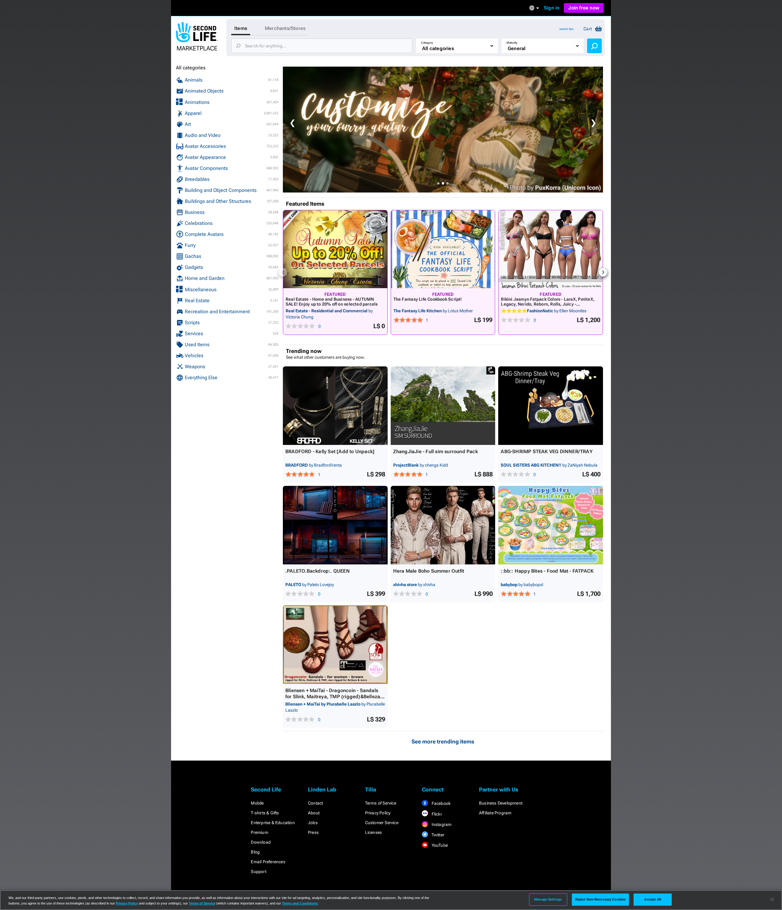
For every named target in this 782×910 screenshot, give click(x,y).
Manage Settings (548, 899)
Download (261, 842)
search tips (566, 29)
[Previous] (283, 272)
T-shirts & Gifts (265, 812)
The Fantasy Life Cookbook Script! (427, 299)
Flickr (436, 814)
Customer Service (381, 822)
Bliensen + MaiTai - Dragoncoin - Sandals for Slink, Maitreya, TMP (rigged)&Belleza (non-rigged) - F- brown (332, 697)
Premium (259, 832)
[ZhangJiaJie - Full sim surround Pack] (443, 405)
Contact (315, 803)
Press (313, 832)
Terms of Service (380, 803)
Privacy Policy (378, 812)
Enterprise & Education (272, 822)
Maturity (511, 42)
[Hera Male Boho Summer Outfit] (443, 525)
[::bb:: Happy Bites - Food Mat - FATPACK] (550, 525)
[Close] (772, 899)
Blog (255, 851)
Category (427, 42)
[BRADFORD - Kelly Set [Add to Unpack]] (335, 405)
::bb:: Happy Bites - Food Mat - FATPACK (547, 571)
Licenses (373, 832)
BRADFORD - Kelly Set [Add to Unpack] (330, 451)
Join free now (583, 8)
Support (258, 871)
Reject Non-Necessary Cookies (600, 899)
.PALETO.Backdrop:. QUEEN (317, 571)
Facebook (440, 803)
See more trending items (442, 741)
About (314, 812)
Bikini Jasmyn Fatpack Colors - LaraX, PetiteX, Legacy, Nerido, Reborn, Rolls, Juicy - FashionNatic (547, 304)
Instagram (440, 824)
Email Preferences (268, 861)
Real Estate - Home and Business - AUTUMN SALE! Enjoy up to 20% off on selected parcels (332, 301)
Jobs (313, 822)
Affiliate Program (495, 812)
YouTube (439, 845)
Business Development (500, 803)
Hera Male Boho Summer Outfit (428, 571)
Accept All (652, 899)
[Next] (603, 272)
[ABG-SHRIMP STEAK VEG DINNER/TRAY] (550, 405)
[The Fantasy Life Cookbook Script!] (443, 249)
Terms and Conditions (300, 903)
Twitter (437, 834)
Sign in (551, 8)
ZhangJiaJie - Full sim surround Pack (435, 451)
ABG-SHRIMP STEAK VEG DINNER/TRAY (546, 451)
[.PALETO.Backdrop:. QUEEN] (335, 525)
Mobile (257, 803)
